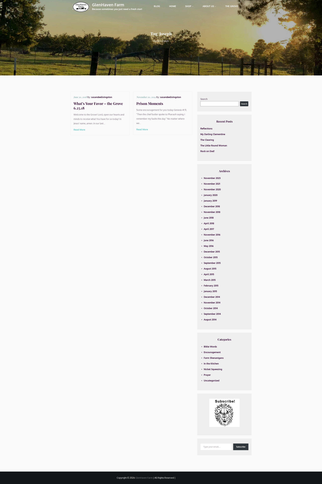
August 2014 (210, 319)
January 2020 (210, 195)
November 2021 (212, 183)
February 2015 (211, 285)
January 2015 (210, 291)
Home (172, 6)
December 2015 (212, 251)
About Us (208, 6)
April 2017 (209, 229)
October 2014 (211, 308)
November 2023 (212, 178)
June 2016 (209, 240)
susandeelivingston (101, 97)
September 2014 (212, 313)
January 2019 (210, 200)
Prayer (207, 374)
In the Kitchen (211, 363)
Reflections (206, 128)
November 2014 (212, 302)
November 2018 (212, 212)
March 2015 (210, 280)
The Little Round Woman (213, 145)
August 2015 (210, 268)
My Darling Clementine (212, 134)
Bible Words (210, 346)
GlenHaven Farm (108, 4)
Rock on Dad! (207, 151)
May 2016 (209, 246)
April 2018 (209, 223)
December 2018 (212, 206)
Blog (157, 6)
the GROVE (231, 6)
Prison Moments (149, 103)
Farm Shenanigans (214, 357)
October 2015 (211, 257)
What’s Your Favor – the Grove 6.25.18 (98, 105)
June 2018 (209, 217)
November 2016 (212, 234)
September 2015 (212, 263)
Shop (188, 6)
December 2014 (212, 297)
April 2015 (209, 274)
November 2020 (212, 189)
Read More (79, 129)
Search (204, 99)
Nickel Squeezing (213, 369)
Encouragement (212, 352)
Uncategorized (211, 380)
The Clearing (207, 139)
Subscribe (240, 447)
